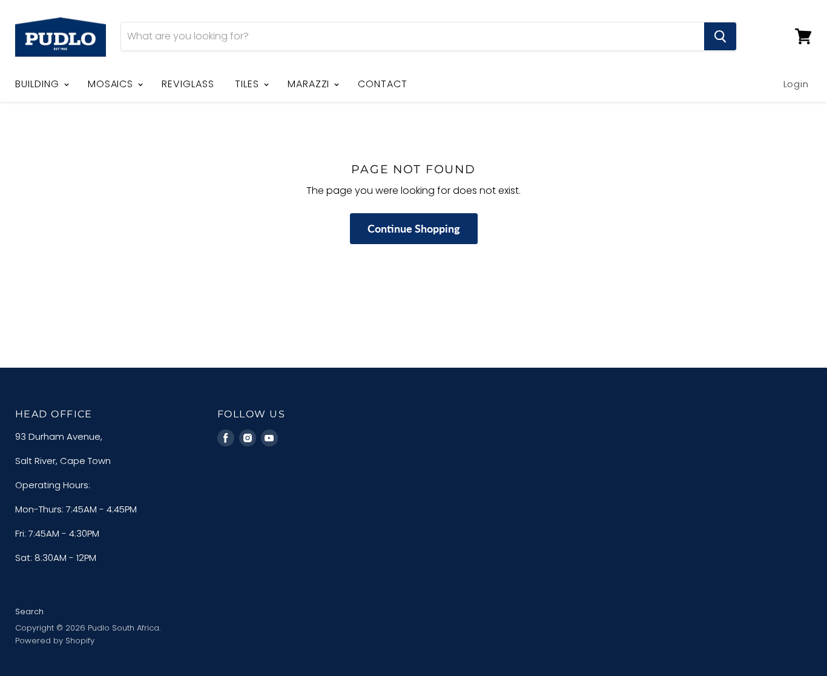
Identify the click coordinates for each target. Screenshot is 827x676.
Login (796, 84)
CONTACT (382, 84)
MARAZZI (310, 84)
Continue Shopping (413, 228)
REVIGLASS (188, 84)
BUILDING (38, 84)
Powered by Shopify (54, 640)
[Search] (720, 36)
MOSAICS (112, 84)
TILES (248, 84)
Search (29, 611)
